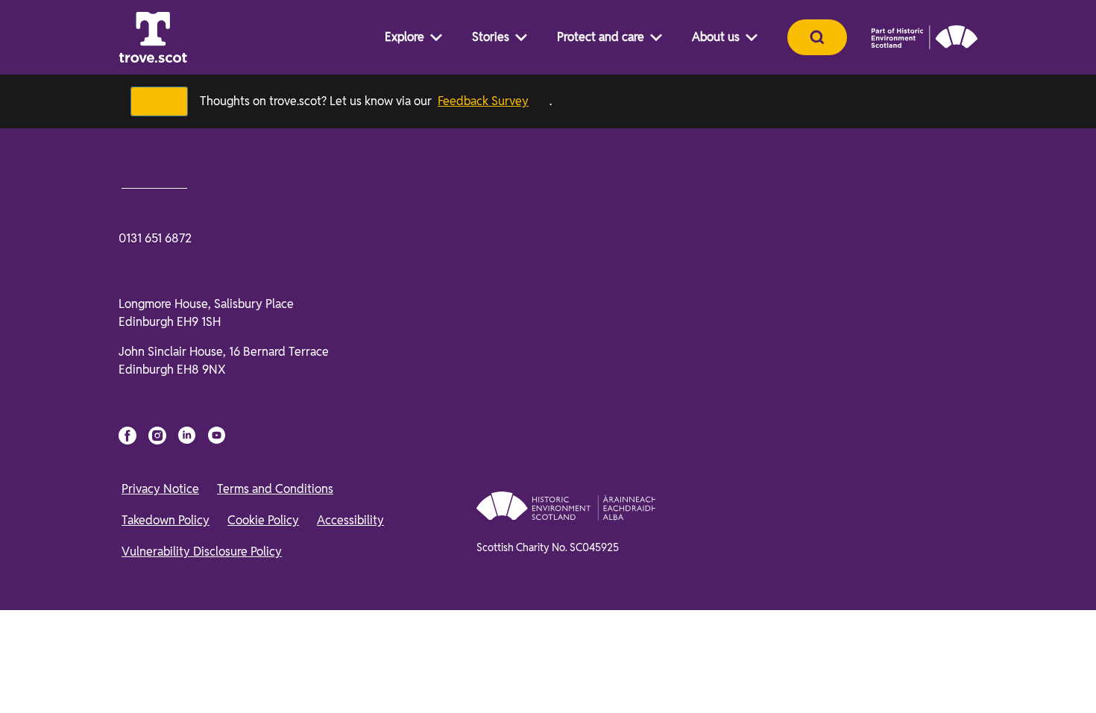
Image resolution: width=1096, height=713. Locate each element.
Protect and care (600, 37)
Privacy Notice (160, 489)
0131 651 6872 (155, 238)
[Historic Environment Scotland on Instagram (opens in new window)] (157, 436)
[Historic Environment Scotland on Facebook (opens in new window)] (127, 436)
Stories (490, 37)
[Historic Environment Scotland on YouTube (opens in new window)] (217, 436)
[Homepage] (153, 37)
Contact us (154, 182)
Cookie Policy (263, 520)
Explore (404, 37)
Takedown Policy (166, 520)
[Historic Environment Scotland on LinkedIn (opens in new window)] (187, 436)
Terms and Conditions (275, 489)
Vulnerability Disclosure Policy (202, 551)
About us (716, 37)
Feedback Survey (483, 101)
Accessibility (350, 520)
